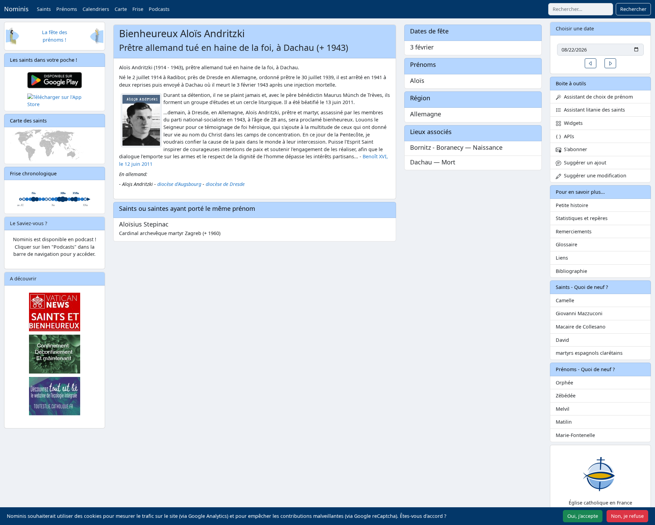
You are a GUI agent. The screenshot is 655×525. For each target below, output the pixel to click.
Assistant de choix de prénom (597, 96)
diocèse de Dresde (225, 184)
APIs (567, 136)
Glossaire (566, 244)
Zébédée (566, 395)
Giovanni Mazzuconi (579, 313)
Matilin (564, 422)
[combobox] (580, 9)
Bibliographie (571, 271)
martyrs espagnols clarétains (589, 353)
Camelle (565, 300)
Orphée (564, 382)
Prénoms (66, 9)
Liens (562, 257)
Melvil (562, 409)
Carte (121, 9)
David (562, 340)
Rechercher (633, 9)
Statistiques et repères (582, 218)
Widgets (572, 123)
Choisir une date (575, 28)
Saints (44, 9)
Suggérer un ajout (583, 162)
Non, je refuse (627, 516)
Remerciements (574, 231)
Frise (137, 9)
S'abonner (574, 149)
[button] (590, 63)
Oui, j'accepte (582, 516)
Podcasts (159, 9)
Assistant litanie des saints (593, 109)
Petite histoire (572, 205)
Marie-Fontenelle (575, 435)
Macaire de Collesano (581, 326)
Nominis (16, 9)
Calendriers (96, 9)
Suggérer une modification (593, 175)
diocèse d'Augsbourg (179, 184)
